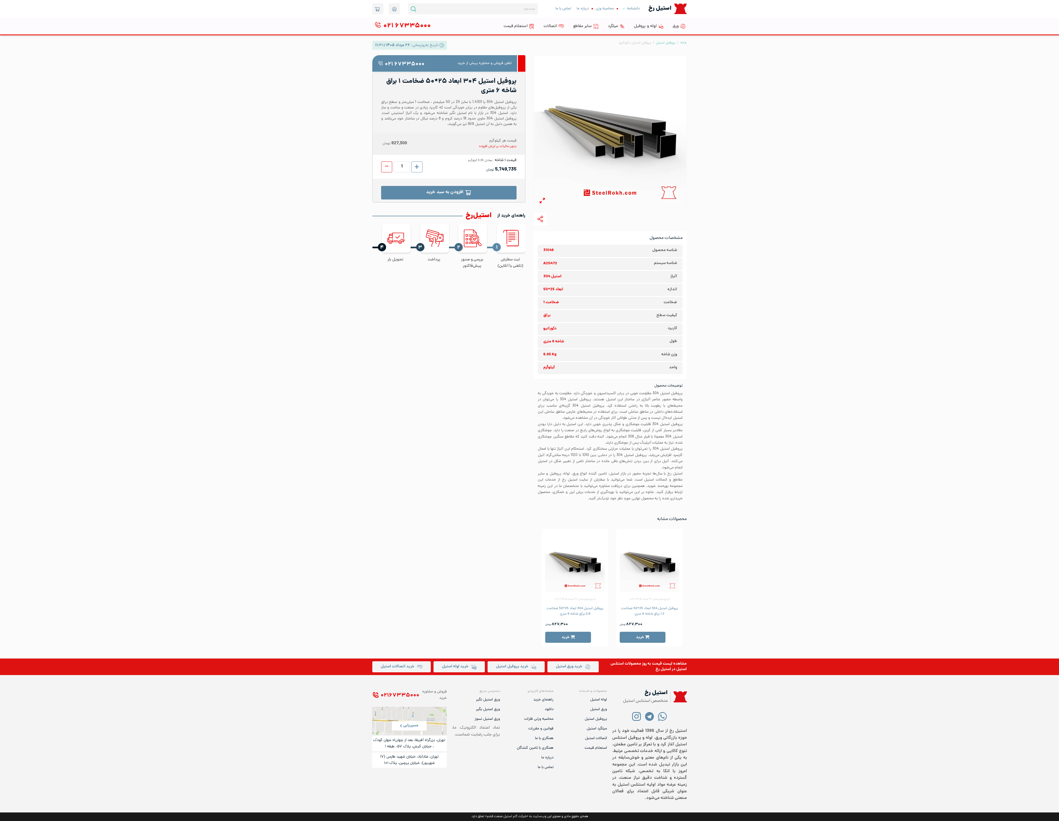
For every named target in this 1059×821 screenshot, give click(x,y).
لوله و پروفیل (645, 26)
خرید (640, 637)
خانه (683, 43)
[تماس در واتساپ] (662, 716)
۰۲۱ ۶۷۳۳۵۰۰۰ (404, 64)
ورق (676, 26)
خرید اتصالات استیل (397, 667)
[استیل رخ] (680, 9)
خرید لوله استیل (455, 667)
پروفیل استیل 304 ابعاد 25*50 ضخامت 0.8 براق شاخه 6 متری (575, 611)
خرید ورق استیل (569, 667)
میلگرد (613, 26)
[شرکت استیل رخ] (678, 697)
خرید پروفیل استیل (512, 667)
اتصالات (550, 26)
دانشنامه (633, 9)
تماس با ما (563, 9)
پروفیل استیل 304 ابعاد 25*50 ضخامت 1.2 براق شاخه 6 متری (649, 611)
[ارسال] (413, 8)
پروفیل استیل (665, 43)
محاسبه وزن (605, 9)
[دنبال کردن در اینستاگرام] (636, 716)
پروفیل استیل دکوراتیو (635, 43)
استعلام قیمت (516, 26)
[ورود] (394, 8)
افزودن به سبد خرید (444, 192)
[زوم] (542, 201)
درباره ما (583, 9)
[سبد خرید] (377, 8)
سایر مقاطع (582, 26)
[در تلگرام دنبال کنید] (649, 716)
